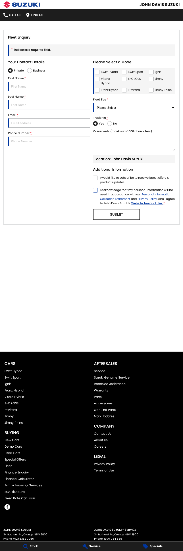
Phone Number (20, 133)
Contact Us (102, 433)
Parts (98, 397)
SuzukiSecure (14, 492)
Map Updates (104, 416)
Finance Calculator (19, 479)
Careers (100, 446)
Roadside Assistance (110, 384)
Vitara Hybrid (14, 397)
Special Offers (15, 459)
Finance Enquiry (16, 472)
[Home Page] (21, 4)
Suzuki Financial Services (23, 485)
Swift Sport (12, 377)
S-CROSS (11, 403)
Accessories (103, 403)
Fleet (8, 466)
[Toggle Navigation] (176, 15)
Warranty (101, 390)
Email (13, 115)
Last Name (17, 96)
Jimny (9, 416)
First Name (17, 78)
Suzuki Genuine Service (112, 377)
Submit (116, 214)
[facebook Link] (7, 507)
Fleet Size (100, 99)
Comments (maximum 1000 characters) (122, 131)
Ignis (7, 384)
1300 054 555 (113, 539)
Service (99, 371)
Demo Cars (13, 446)
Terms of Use (104, 470)
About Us (101, 440)
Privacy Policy (147, 199)
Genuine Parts (105, 410)
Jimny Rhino (13, 422)
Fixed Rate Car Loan (19, 498)
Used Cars (12, 453)
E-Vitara (10, 410)
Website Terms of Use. (147, 203)
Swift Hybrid (13, 371)
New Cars (11, 440)
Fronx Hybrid (13, 390)
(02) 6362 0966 (23, 539)
